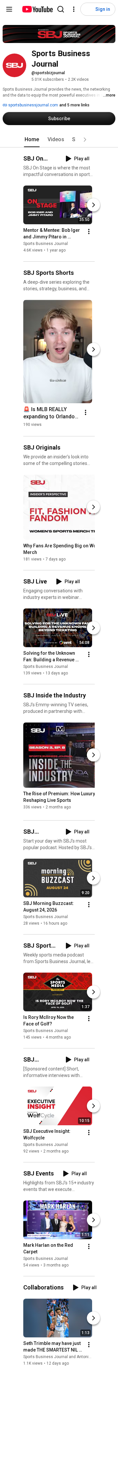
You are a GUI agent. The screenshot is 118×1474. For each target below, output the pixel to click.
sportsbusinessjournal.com (32, 105)
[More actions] (88, 231)
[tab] (32, 139)
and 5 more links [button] (74, 105)
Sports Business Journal (45, 244)
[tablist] (59, 139)
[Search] (61, 9)
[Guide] (9, 9)
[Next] (93, 205)
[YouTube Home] (37, 9)
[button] (85, 139)
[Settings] (74, 9)
